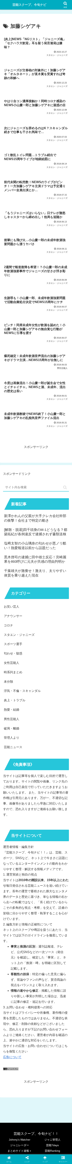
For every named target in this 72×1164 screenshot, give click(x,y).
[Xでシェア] (12, 1023)
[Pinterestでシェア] (20, 1044)
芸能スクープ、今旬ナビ (29, 4)
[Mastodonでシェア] (28, 1023)
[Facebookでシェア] (12, 1033)
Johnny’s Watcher (19, 1139)
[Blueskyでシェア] (44, 1023)
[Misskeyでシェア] (60, 1023)
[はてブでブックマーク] (28, 1033)
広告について (12, 1057)
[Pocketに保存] (44, 1033)
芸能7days (52, 1145)
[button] (65, 487)
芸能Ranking (52, 1150)
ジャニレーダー (19, 1145)
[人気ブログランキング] (10, 1069)
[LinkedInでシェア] (36, 1044)
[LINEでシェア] (60, 1033)
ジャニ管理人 (52, 1139)
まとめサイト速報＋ (19, 1150)
